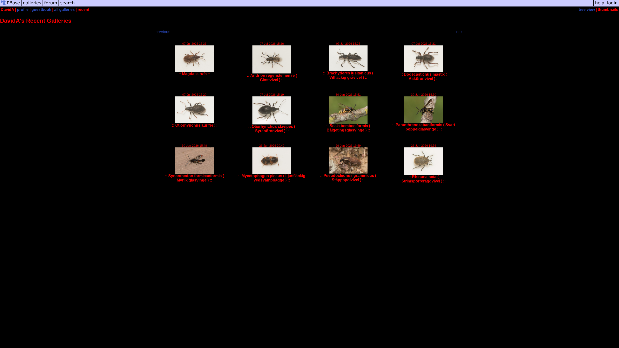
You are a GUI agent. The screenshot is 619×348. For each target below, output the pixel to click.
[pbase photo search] (67, 5)
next (460, 32)
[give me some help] (599, 5)
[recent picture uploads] (32, 5)
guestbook (41, 9)
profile (23, 9)
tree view (587, 9)
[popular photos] (334, 5)
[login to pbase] (612, 5)
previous (162, 32)
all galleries (64, 9)
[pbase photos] (11, 5)
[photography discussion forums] (51, 5)
